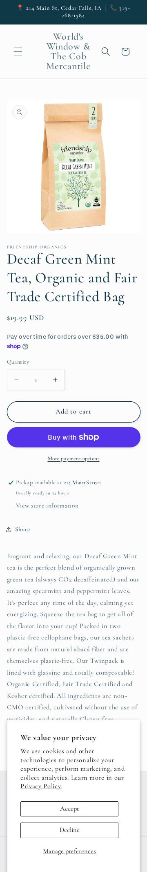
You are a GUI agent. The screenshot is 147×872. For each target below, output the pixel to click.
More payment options (74, 458)
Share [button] (22, 529)
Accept (69, 809)
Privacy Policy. (41, 786)
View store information (47, 505)
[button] (18, 51)
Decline (70, 830)
